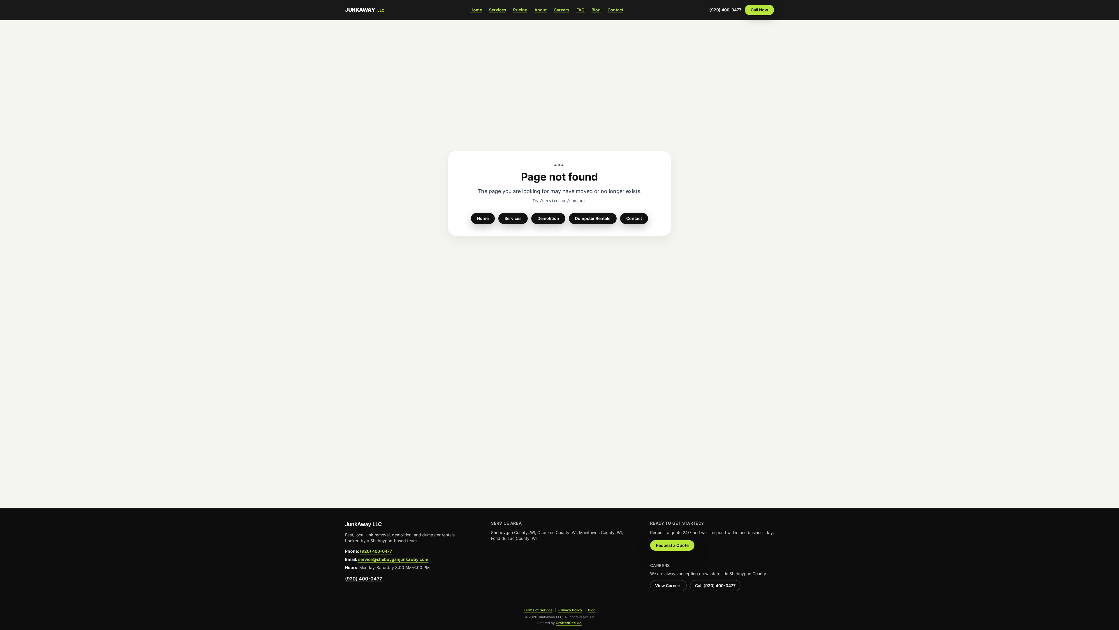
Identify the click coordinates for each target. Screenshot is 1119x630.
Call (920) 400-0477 (715, 585)
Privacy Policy (570, 610)
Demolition (548, 218)
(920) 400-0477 (725, 9)
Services (497, 9)
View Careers (668, 585)
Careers (561, 9)
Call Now (759, 9)
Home (476, 9)
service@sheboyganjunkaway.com (393, 559)
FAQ (580, 9)
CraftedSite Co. (569, 623)
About (540, 9)
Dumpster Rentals (592, 218)
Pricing (520, 9)
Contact (615, 9)
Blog (596, 9)
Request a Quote (672, 545)
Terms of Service (538, 610)
